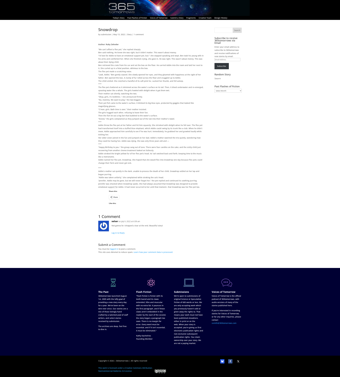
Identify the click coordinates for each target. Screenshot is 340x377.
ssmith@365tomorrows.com (224, 323)
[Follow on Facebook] (230, 361)
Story (129, 34)
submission (106, 34)
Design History (220, 18)
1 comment (139, 34)
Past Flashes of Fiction (137, 18)
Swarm (217, 78)
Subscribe (221, 66)
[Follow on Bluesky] (222, 361)
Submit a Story (176, 18)
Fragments (191, 18)
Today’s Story (118, 18)
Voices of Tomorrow (158, 18)
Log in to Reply (118, 233)
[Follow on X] (238, 361)
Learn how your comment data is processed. (153, 252)
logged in (114, 249)
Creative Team (205, 18)
